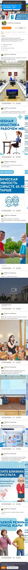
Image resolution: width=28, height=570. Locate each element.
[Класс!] (2, 265)
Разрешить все (7, 9)
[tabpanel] (14, 306)
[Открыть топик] (14, 58)
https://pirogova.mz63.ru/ (7, 44)
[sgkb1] (2, 55)
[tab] (2, 32)
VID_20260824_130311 (6, 304)
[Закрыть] (19, 6)
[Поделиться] (13, 103)
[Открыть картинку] (13, 81)
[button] (6, 28)
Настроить (16, 9)
